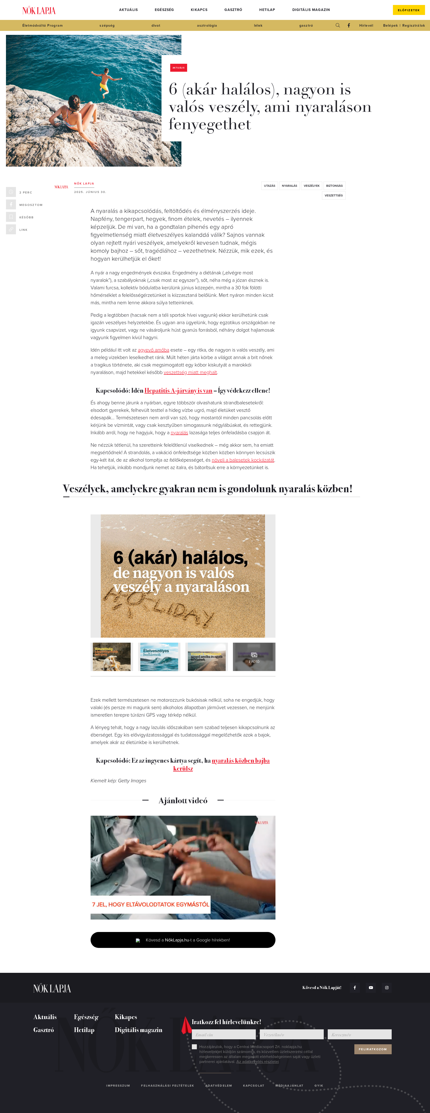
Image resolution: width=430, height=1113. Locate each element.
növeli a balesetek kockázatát (243, 460)
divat (156, 25)
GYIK (319, 1085)
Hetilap (267, 10)
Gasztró (233, 10)
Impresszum (118, 1085)
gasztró (306, 25)
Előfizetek (409, 10)
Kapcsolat (254, 1085)
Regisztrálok (413, 25)
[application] (183, 868)
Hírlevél (366, 25)
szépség (107, 25)
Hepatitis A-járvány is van (179, 390)
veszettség (334, 195)
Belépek (390, 25)
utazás (269, 185)
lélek (258, 25)
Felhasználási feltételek (167, 1085)
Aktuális (128, 10)
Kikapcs (199, 10)
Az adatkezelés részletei (257, 1061)
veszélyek (312, 185)
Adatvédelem (218, 1085)
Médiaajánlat (289, 1085)
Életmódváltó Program (42, 25)
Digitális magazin (311, 10)
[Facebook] (348, 25)
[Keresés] (337, 25)
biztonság (334, 185)
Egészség (164, 10)
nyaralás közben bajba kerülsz (221, 764)
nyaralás (289, 185)
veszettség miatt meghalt (190, 372)
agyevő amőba (153, 350)
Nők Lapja (39, 10)
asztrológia (207, 25)
